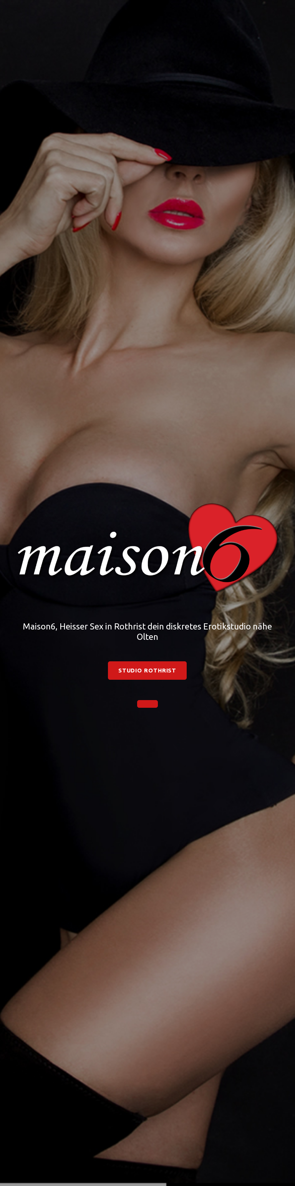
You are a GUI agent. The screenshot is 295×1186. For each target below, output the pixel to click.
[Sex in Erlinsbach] (147, 704)
